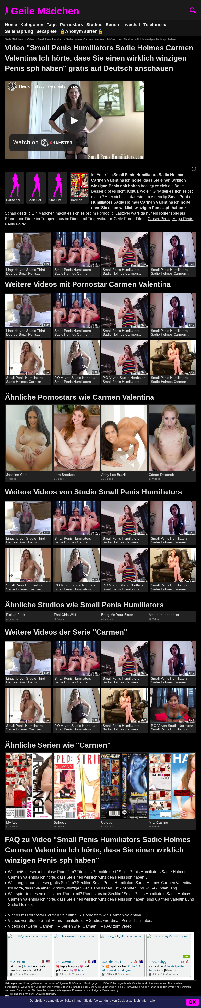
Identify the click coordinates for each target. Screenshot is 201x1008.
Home (11, 24)
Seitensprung (19, 31)
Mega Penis (182, 219)
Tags (52, 24)
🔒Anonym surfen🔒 (81, 31)
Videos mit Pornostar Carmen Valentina (42, 915)
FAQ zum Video (118, 926)
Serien (112, 24)
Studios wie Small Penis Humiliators (120, 920)
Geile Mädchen (45, 11)
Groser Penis (159, 219)
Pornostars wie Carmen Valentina (112, 915)
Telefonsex (154, 24)
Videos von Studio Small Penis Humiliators (45, 920)
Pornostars (71, 24)
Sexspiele (46, 31)
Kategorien (31, 24)
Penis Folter (15, 224)
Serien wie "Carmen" (79, 926)
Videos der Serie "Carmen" (31, 926)
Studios (94, 24)
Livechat (131, 24)
